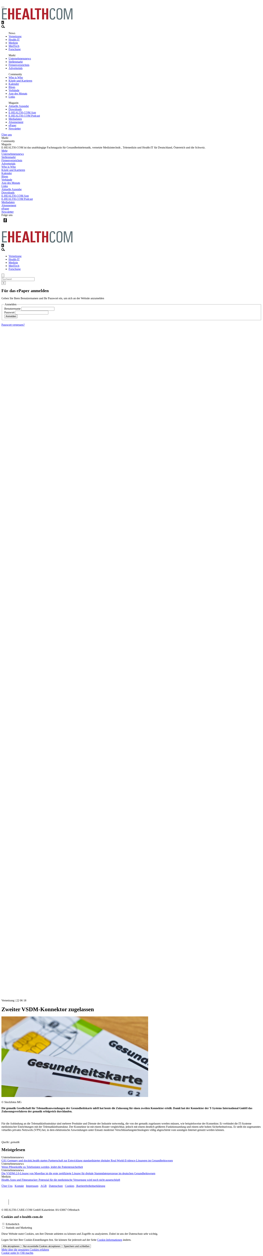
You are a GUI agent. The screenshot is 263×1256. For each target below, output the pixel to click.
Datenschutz (56, 1185)
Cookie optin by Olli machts (17, 1252)
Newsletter (15, 128)
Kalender (14, 83)
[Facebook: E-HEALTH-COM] (5, 223)
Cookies (69, 1185)
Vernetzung (15, 36)
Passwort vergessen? (13, 324)
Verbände (14, 90)
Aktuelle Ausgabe (19, 106)
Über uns (6, 134)
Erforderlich (12, 1224)
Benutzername (12, 308)
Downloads (15, 109)
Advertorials (16, 68)
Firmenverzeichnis (19, 64)
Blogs (12, 87)
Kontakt (19, 1185)
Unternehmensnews (20, 58)
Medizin (13, 42)
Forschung (15, 49)
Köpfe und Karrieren (20, 80)
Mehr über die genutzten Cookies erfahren (25, 1249)
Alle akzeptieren (11, 1246)
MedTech (14, 46)
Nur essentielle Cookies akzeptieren (41, 1246)
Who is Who (16, 77)
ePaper (12, 125)
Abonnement (16, 122)
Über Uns (7, 1185)
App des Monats (18, 93)
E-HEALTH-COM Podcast (24, 115)
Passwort (9, 312)
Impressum (32, 1185)
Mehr (4, 150)
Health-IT (14, 39)
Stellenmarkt (16, 61)
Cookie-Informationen (109, 1239)
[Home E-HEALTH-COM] (37, 19)
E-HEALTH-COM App (22, 112)
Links (12, 96)
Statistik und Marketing (19, 1227)
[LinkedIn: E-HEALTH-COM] (19, 223)
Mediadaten (15, 118)
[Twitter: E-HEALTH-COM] (12, 223)
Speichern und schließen (76, 1246)
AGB (43, 1185)
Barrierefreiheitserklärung (90, 1185)
